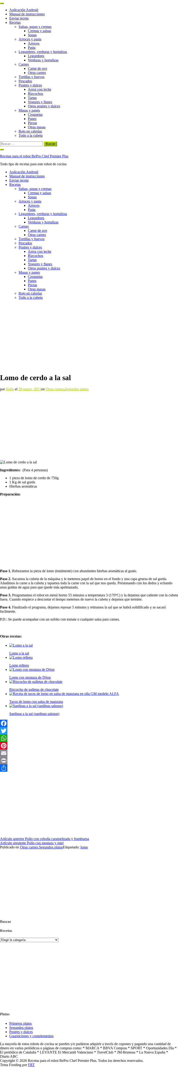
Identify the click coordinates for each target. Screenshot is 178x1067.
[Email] (89, 753)
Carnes (24, 64)
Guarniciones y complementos (31, 1036)
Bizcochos (35, 94)
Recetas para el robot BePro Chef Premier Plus (34, 156)
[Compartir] (89, 768)
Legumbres (36, 56)
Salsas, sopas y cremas (35, 27)
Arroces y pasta (30, 39)
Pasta (31, 48)
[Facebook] (89, 723)
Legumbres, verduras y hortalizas (43, 52)
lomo (84, 847)
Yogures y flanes (40, 102)
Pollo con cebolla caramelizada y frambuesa (44, 839)
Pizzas (32, 123)
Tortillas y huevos (31, 77)
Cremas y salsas (39, 31)
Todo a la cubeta (31, 135)
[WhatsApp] (89, 738)
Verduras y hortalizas (43, 60)
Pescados (25, 81)
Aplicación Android (23, 10)
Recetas (15, 22)
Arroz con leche (39, 89)
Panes (32, 119)
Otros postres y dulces (44, 106)
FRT (31, 1065)
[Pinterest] (89, 745)
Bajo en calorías (30, 131)
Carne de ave (37, 68)
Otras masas (36, 127)
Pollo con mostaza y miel (32, 843)
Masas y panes (29, 110)
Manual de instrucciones (27, 14)
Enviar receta (19, 18)
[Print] (89, 760)
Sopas (32, 35)
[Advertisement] (89, 336)
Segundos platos (77, 389)
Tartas (32, 98)
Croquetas (35, 114)
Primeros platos (20, 1023)
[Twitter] (89, 731)
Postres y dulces (30, 85)
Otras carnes (37, 73)
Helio (10, 389)
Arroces (33, 43)
